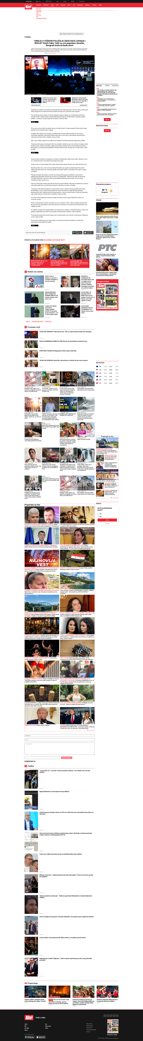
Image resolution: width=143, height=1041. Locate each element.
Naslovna (46, 5)
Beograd (38, 15)
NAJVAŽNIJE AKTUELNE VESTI (54, 240)
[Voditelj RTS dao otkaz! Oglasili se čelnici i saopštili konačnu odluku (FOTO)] (107, 246)
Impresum (89, 1027)
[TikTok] (111, 1015)
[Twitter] (117, 1015)
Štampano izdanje (41, 18)
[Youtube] (114, 1015)
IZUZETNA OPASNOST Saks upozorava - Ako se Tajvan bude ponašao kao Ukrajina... (65, 331)
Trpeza (94, 5)
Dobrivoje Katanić (52, 53)
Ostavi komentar (66, 757)
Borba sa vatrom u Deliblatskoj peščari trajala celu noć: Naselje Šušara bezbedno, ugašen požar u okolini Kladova (107, 237)
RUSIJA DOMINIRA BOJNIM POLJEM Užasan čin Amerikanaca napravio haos (63, 341)
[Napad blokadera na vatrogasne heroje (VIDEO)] (31, 800)
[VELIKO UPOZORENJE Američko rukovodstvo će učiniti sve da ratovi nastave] (31, 363)
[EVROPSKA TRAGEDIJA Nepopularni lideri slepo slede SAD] (31, 354)
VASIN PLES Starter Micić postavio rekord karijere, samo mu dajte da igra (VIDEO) (49, 100)
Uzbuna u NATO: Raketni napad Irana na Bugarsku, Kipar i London (35, 1000)
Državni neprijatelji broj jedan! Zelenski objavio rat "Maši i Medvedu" (106, 110)
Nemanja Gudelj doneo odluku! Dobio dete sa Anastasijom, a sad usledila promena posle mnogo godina (106, 274)
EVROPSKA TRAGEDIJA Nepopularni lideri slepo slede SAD (57, 351)
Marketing (89, 1023)
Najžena (87, 5)
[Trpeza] (65, 1)
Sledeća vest (83, 105)
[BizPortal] (38, 1)
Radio (100, 5)
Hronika (63, 5)
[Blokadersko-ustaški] (31, 967)
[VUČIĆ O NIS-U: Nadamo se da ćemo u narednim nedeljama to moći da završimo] (34, 281)
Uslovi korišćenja (91, 1029)
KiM (37, 16)
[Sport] (73, 1)
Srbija (27, 321)
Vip (74, 5)
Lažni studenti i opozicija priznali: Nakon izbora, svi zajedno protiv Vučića (62, 937)
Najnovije (38, 5)
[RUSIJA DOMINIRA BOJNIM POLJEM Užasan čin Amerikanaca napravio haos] (31, 344)
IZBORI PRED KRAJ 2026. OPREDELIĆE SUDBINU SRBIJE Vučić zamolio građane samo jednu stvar (51, 296)
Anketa (98, 503)
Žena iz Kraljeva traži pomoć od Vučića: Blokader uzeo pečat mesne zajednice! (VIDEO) (66, 916)
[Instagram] (108, 1015)
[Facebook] (105, 1015)
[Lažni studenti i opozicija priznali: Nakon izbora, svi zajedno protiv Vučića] (31, 946)
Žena (46, 1028)
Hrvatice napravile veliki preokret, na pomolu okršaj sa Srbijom (107, 1000)
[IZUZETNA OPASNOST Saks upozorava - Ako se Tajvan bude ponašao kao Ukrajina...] (31, 335)
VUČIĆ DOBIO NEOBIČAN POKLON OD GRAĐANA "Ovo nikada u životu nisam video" (87, 309)
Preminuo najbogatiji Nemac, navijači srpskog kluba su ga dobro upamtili (106, 105)
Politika (38, 10)
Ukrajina (38, 11)
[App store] (88, 232)
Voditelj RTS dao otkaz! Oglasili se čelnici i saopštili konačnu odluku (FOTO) (106, 256)
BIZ (57, 5)
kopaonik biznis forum (37, 321)
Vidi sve (107, 119)
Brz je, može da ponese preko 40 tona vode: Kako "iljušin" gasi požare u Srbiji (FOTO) (107, 218)
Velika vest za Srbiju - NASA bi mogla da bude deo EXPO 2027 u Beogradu (107, 114)
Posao (88, 1031)
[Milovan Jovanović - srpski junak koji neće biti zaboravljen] (31, 883)
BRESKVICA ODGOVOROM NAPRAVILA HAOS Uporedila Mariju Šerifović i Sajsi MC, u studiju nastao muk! (80, 100)
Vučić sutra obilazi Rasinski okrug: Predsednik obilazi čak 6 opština (60, 854)
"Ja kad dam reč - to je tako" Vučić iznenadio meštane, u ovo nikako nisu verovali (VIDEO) (106, 100)
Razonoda (80, 5)
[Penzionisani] (82, 1)
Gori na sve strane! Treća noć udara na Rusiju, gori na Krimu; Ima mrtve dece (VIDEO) (59, 1001)
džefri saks (48, 321)
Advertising (89, 1026)
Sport (69, 5)
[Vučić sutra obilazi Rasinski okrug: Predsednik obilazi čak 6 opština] (31, 862)
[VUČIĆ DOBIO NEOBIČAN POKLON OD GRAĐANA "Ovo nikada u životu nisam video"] (70, 311)
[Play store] (77, 232)
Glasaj (107, 520)
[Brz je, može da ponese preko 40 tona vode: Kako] (107, 208)
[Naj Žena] (57, 1)
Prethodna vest (36, 105)
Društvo (38, 8)
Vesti (52, 5)
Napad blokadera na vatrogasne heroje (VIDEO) (54, 791)
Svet (37, 13)
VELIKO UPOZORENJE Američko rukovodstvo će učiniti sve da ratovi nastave (63, 360)
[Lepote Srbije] (48, 1)
